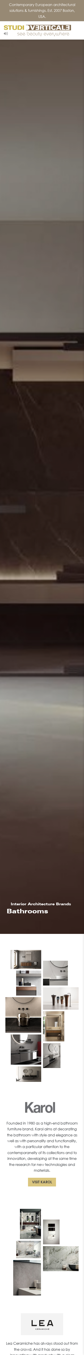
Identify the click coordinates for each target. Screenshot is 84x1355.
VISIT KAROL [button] (42, 1182)
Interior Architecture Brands (40, 904)
